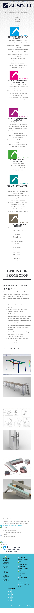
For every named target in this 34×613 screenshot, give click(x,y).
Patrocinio (17, 21)
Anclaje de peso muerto (18, 122)
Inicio (9, 591)
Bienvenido (19, 15)
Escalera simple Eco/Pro (18, 165)
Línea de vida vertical (18, 100)
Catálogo (29, 606)
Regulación (11, 600)
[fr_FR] (12, 2)
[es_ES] (21, 2)
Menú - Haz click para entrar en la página (17, 12)
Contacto (17, 258)
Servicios (17, 234)
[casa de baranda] (17, 489)
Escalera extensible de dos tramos (18, 168)
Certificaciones (17, 254)
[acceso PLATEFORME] (17, 440)
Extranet (7, 1)
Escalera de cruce (18, 189)
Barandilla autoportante (18, 63)
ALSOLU (17, 19)
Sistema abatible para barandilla (18, 65)
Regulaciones (17, 250)
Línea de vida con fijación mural (18, 97)
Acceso (24, 606)
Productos (17, 25)
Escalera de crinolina (18, 163)
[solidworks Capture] (17, 364)
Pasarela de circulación (18, 200)
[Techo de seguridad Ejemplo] (17, 467)
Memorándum (17, 252)
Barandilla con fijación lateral (18, 43)
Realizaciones (17, 247)
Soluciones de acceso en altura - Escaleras (22, 573)
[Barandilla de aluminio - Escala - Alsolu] (17, 6)
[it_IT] (26, 2)
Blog (17, 260)
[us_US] (16, 2)
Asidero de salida (18, 170)
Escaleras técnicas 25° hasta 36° (18, 202)
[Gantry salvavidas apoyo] (17, 387)
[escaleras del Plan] (17, 418)
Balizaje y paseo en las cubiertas (18, 211)
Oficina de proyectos (17, 241)
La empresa (10, 593)
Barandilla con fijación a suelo (18, 40)
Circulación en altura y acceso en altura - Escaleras (22, 580)
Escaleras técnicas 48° (18, 204)
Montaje (17, 243)
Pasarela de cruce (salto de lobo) (18, 191)
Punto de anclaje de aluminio (18, 124)
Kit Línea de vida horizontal (18, 84)
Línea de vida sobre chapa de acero (18, 91)
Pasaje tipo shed (18, 193)
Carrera (10, 602)
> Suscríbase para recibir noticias (11, 525)
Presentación (17, 17)
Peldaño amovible (18, 209)
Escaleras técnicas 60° (18, 206)
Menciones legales (16, 606)
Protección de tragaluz (18, 67)
